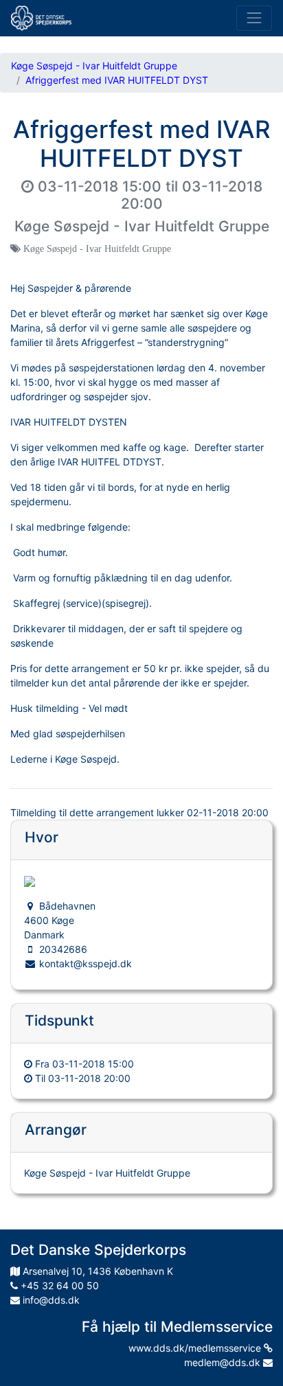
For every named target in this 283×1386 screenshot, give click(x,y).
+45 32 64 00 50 (58, 1285)
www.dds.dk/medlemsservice (196, 1348)
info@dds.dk (50, 1300)
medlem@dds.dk (223, 1362)
